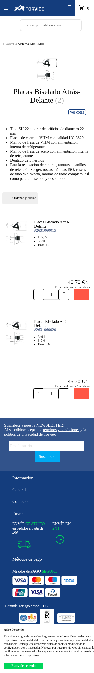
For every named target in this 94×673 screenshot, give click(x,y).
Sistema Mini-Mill (23, 44)
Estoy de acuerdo (23, 666)
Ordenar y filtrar (24, 198)
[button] (6, 8)
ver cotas (77, 112)
